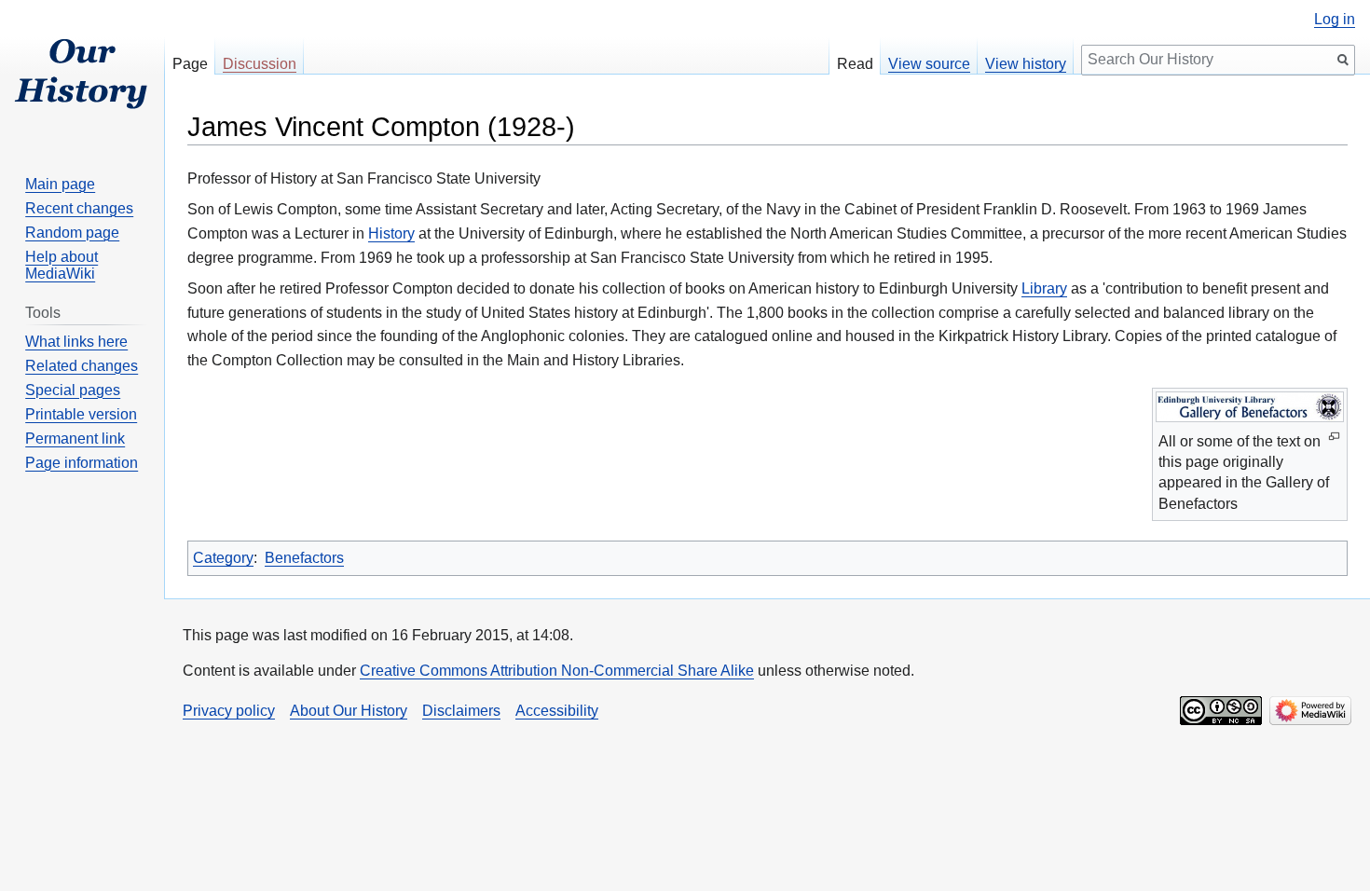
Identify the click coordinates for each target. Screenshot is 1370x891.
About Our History (348, 711)
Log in (1334, 19)
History (391, 233)
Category (223, 558)
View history (1025, 64)
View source (929, 64)
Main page (60, 184)
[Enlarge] (1334, 437)
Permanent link (75, 438)
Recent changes (79, 208)
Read (855, 64)
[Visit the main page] (82, 74)
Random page (72, 232)
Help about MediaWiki (61, 265)
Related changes (81, 366)
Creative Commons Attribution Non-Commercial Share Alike (557, 671)
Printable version (81, 414)
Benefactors (304, 558)
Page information (81, 463)
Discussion (259, 64)
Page (190, 64)
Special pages (72, 390)
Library (1044, 288)
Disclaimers (461, 711)
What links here (76, 342)
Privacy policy (229, 711)
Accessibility (556, 711)
